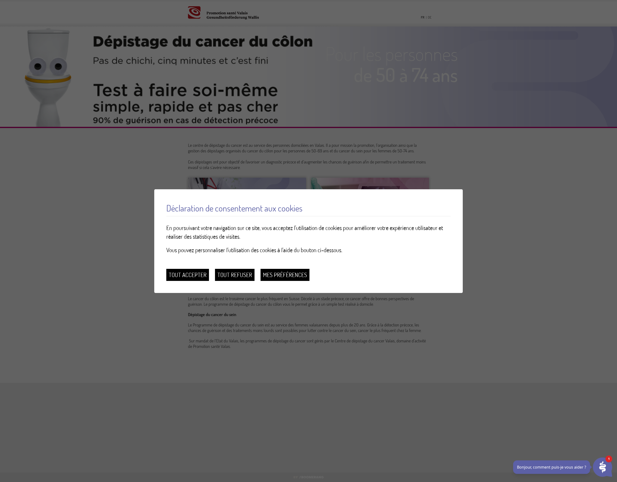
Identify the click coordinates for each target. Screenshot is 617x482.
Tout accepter (188, 274)
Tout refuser (234, 274)
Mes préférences (285, 274)
